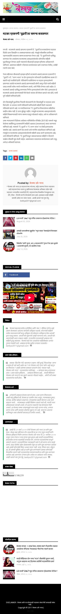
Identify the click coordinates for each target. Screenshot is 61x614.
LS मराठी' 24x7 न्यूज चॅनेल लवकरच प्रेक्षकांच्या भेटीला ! (36, 218)
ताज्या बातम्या (13, 28)
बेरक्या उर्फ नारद (8, 39)
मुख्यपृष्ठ (5, 28)
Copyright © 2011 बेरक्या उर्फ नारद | (31, 608)
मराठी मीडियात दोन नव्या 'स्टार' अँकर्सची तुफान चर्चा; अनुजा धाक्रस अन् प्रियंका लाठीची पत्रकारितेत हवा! (35, 560)
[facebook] (16, 274)
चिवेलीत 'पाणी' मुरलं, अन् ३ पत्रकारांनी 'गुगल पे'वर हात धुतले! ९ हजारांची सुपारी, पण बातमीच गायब (37, 244)
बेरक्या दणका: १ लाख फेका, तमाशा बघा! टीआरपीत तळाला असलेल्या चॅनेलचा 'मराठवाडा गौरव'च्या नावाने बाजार (37, 547)
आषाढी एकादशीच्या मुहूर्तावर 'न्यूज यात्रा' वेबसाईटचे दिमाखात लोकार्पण (37, 232)
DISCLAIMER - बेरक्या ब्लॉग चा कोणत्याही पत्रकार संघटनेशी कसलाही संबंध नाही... (30, 603)
